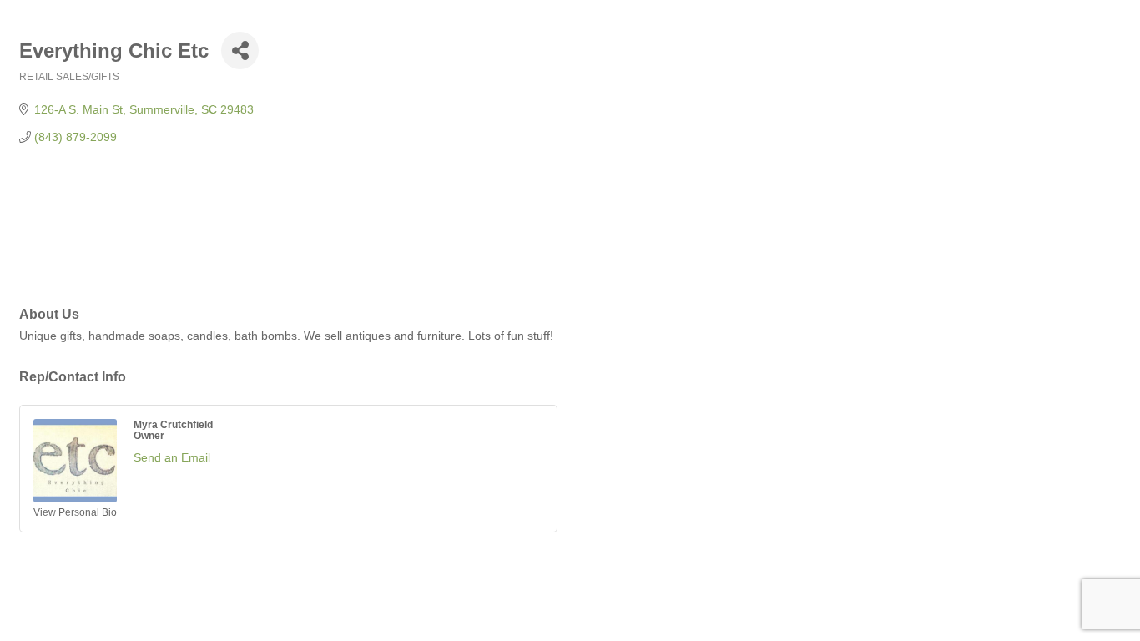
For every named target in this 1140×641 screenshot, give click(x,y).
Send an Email (172, 457)
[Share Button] (240, 50)
